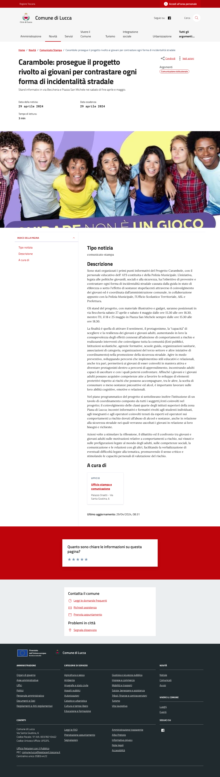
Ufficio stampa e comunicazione (101, 486)
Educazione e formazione (77, 711)
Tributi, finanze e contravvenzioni (129, 695)
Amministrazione (30, 36)
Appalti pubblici (72, 690)
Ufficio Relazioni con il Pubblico (33, 748)
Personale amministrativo (30, 695)
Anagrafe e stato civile (76, 685)
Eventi (163, 712)
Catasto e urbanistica (75, 701)
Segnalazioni (71, 740)
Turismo (110, 36)
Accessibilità (118, 750)
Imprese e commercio (123, 680)
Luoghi (163, 707)
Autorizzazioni (71, 695)
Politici (20, 690)
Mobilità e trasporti (122, 685)
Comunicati (166, 680)
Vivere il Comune (86, 34)
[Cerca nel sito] (197, 18)
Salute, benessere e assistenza (128, 690)
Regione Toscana (27, 3)
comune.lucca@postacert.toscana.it (41, 752)
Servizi (69, 36)
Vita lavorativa (119, 706)
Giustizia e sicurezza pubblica (127, 675)
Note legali (118, 745)
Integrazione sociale (130, 34)
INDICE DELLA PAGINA (28, 237)
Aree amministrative (27, 680)
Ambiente (69, 680)
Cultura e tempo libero (76, 706)
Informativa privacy (122, 740)
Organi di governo (26, 675)
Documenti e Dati (26, 701)
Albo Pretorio (119, 735)
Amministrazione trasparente (127, 730)
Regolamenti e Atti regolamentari (35, 706)
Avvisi (163, 685)
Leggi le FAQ (71, 730)
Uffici (19, 685)
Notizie (163, 675)
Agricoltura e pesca (74, 675)
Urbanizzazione (162, 36)
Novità (53, 36)
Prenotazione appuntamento (79, 735)
